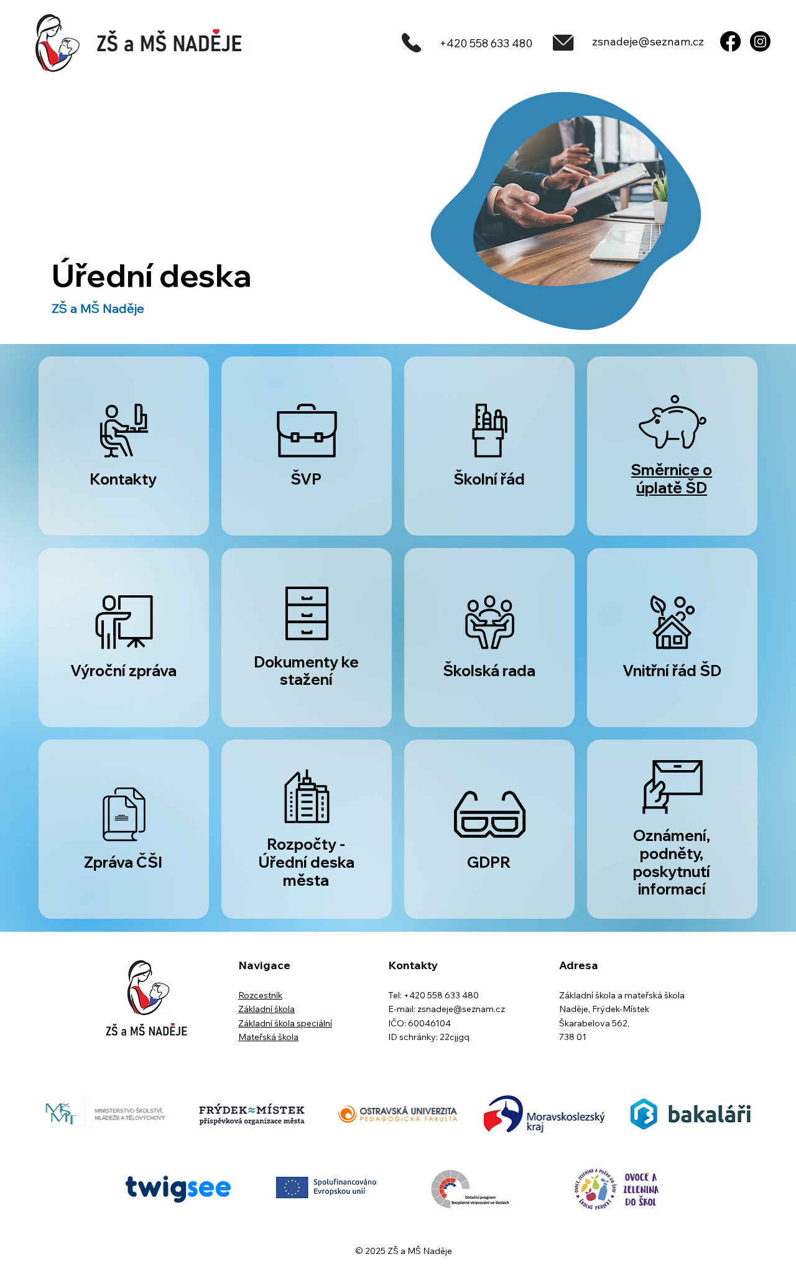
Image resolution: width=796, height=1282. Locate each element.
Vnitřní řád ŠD (671, 670)
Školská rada (489, 670)
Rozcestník (260, 995)
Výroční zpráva (123, 670)
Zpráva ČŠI (123, 862)
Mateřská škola (268, 1037)
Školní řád (489, 479)
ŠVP (306, 479)
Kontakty (123, 479)
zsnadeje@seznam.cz (648, 41)
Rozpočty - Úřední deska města (306, 862)
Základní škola (266, 1009)
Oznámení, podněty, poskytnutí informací (671, 862)
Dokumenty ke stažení (306, 671)
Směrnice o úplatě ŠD (671, 478)
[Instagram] (760, 41)
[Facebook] (730, 41)
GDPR (489, 862)
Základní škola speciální (285, 1023)
